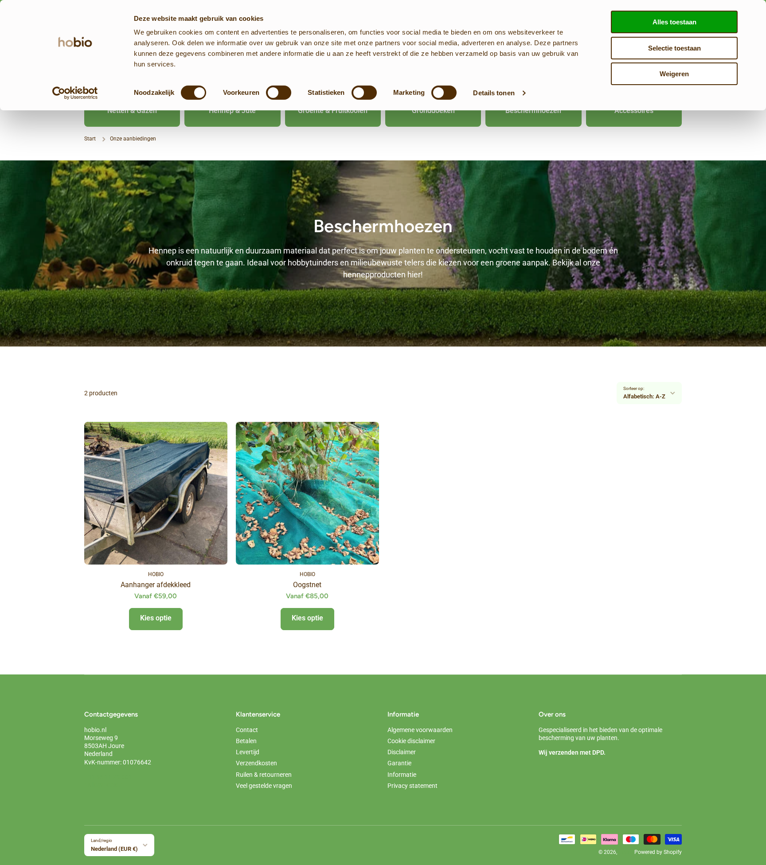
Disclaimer (401, 752)
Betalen (246, 740)
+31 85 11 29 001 (108, 776)
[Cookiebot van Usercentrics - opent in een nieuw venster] (75, 93)
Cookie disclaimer (411, 740)
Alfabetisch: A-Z (644, 396)
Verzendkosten (256, 763)
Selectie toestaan (674, 48)
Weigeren (674, 74)
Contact (247, 729)
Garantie (399, 763)
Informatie (401, 774)
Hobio (625, 852)
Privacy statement (412, 785)
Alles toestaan (674, 22)
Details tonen (493, 93)
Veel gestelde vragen (264, 785)
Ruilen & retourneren (264, 774)
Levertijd (247, 752)
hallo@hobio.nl (104, 784)
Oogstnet (307, 585)
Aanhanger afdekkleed (156, 585)
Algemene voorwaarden (420, 729)
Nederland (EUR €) (114, 849)
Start (90, 139)
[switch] (278, 93)
